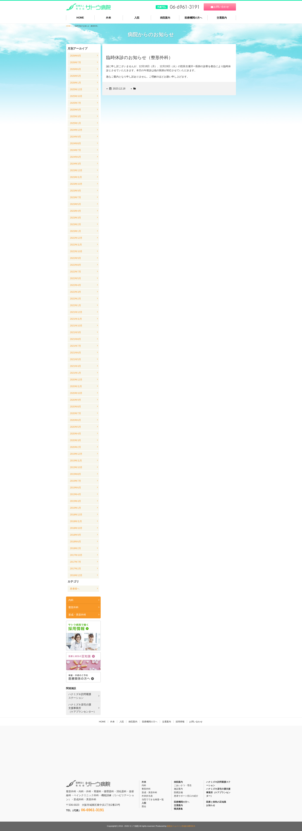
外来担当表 (147, 796)
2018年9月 (75, 534)
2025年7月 (75, 103)
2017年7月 (75, 561)
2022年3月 (75, 291)
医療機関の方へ (193, 17)
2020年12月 (76, 379)
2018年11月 (76, 521)
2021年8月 (75, 339)
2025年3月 (75, 116)
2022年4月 (75, 285)
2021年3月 (75, 366)
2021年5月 (75, 359)
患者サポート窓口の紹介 (186, 796)
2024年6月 (75, 157)
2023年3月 (75, 217)
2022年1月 (75, 305)
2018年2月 (75, 548)
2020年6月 (75, 420)
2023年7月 (75, 197)
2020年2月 (75, 447)
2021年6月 (75, 352)
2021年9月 (75, 332)
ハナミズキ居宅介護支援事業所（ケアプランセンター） (82, 708)
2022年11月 (76, 244)
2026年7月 (75, 62)
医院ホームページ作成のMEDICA (181, 826)
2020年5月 (75, 426)
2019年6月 (75, 487)
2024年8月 (75, 143)
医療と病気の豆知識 (216, 802)
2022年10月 (76, 251)
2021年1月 (75, 372)
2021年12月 (76, 312)
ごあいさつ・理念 (183, 785)
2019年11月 (76, 460)
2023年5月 (75, 204)
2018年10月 (76, 528)
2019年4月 (75, 494)
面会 (144, 806)
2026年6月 (75, 69)
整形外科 (73, 607)
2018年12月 (76, 514)
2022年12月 (76, 238)
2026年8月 (75, 55)
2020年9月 (75, 399)
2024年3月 (75, 163)
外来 (108, 17)
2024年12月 (76, 130)
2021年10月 (76, 325)
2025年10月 (76, 96)
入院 (136, 17)
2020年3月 (75, 440)
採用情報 (180, 721)
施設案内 (178, 789)
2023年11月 (76, 177)
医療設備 (178, 792)
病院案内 (165, 17)
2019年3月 (75, 501)
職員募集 (178, 808)
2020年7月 (75, 413)
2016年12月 (76, 575)
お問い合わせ (195, 721)
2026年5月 (75, 76)
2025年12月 (76, 89)
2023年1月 (75, 231)
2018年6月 (75, 541)
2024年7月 (75, 150)
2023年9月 (75, 190)
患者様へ (74, 588)
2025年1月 (75, 123)
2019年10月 (76, 467)
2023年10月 (76, 184)
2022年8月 (75, 265)
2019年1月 (75, 507)
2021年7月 (75, 345)
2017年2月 (75, 568)
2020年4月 (75, 433)
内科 (70, 600)
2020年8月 (75, 406)
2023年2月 (75, 224)
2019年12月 (76, 453)
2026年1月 (75, 82)
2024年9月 (75, 136)
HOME (80, 17)
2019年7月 (75, 480)
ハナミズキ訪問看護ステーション (79, 696)
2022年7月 (75, 271)
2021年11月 (76, 318)
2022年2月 (75, 298)
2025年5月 (75, 109)
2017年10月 (76, 555)
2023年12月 (76, 170)
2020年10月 (76, 393)
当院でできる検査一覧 (153, 799)
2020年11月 (76, 386)
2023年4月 (75, 211)
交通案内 (222, 17)
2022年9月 (75, 258)
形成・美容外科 (77, 614)
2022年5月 (75, 278)
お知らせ (210, 805)
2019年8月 (75, 474)
